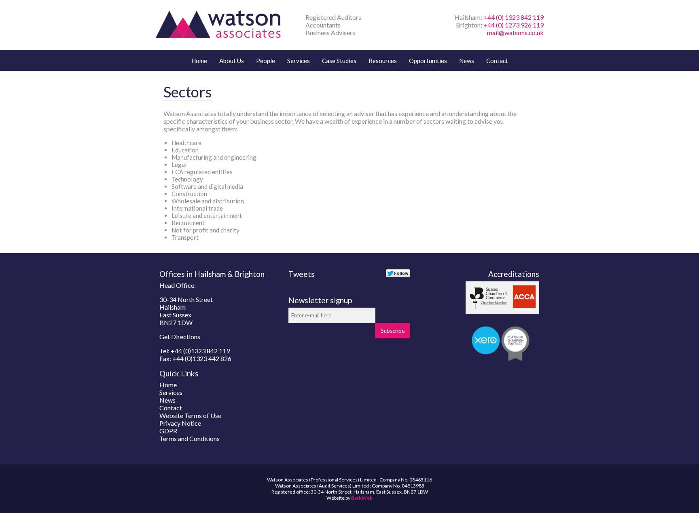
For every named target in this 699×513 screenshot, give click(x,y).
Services (298, 60)
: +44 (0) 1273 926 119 (512, 25)
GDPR (168, 431)
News (466, 60)
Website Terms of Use (190, 415)
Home (199, 60)
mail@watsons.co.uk (515, 32)
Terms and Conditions (189, 438)
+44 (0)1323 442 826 (201, 358)
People (265, 60)
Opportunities (428, 60)
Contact (497, 60)
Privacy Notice (180, 423)
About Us (231, 60)
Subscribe (393, 330)
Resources (383, 60)
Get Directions (179, 336)
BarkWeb (362, 498)
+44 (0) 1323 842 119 (513, 17)
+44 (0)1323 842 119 (200, 351)
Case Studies (339, 60)
